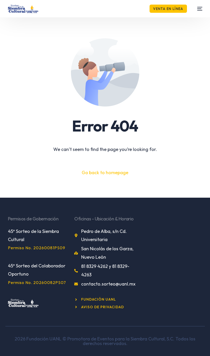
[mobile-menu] (197, 9)
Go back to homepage (105, 172)
